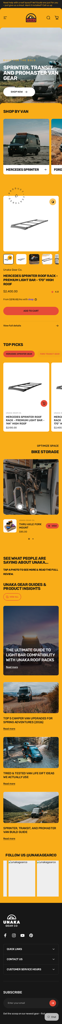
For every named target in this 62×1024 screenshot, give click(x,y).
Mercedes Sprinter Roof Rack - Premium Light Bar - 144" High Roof (25, 420)
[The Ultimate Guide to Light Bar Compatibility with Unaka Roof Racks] (31, 640)
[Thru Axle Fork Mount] (10, 525)
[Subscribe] (52, 1003)
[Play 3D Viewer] (52, 201)
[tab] (19, 354)
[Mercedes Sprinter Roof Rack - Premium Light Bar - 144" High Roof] (26, 386)
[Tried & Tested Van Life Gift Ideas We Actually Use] (31, 752)
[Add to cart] (44, 403)
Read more (12, 667)
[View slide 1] (29, 539)
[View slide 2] (33, 539)
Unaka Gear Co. (12, 269)
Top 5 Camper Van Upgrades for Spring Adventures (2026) (28, 720)
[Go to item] (8, 259)
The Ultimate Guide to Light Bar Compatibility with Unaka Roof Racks (30, 655)
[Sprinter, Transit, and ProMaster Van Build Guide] (31, 807)
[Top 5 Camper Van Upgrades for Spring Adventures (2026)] (31, 697)
